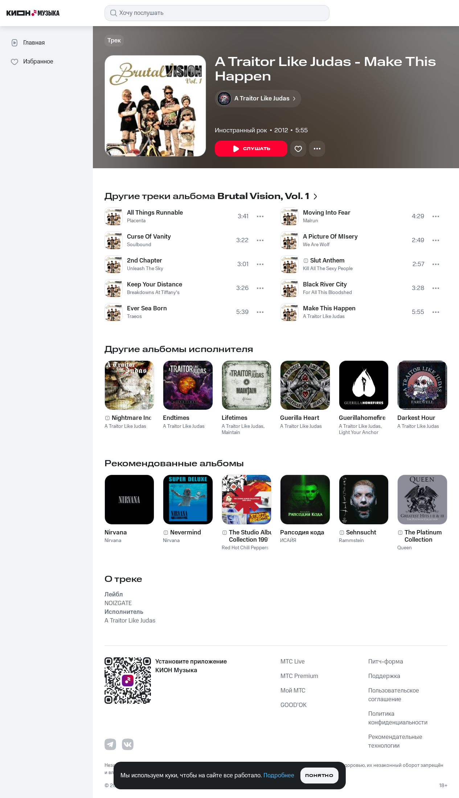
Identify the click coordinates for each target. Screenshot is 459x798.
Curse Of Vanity (149, 236)
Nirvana (115, 532)
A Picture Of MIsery (330, 236)
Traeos (134, 316)
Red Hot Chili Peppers (245, 547)
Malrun (310, 220)
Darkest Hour (416, 418)
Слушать (257, 149)
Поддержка (384, 676)
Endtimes (176, 418)
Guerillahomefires (364, 418)
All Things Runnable (155, 212)
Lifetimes (234, 418)
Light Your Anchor (358, 432)
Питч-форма (385, 661)
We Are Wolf (316, 244)
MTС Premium (299, 676)
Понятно (319, 776)
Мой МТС (293, 690)
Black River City (325, 284)
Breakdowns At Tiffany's (153, 292)
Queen (404, 547)
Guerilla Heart (299, 418)
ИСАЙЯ (288, 540)
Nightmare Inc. (132, 418)
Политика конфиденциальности (397, 718)
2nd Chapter (144, 260)
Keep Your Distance (154, 284)
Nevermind (185, 532)
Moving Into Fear (327, 212)
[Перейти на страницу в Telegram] (110, 744)
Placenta (136, 220)
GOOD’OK (293, 705)
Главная (34, 42)
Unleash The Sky (145, 268)
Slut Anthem (327, 260)
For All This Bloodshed (327, 292)
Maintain (231, 432)
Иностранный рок (241, 130)
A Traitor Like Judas (324, 316)
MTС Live (292, 661)
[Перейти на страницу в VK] (128, 744)
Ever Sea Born (147, 308)
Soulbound (139, 244)
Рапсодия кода (302, 532)
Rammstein (351, 540)
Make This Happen (329, 308)
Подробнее (278, 775)
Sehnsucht (361, 532)
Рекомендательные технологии (395, 741)
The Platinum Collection (423, 536)
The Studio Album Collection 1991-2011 (254, 536)
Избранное (38, 61)
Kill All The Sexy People (328, 268)
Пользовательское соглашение (393, 695)
